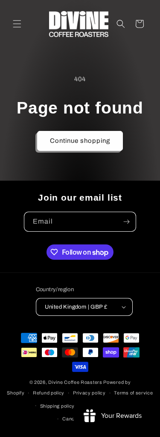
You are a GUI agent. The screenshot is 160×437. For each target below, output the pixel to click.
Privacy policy (89, 392)
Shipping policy (57, 406)
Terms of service (133, 392)
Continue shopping (80, 140)
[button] (17, 23)
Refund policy (48, 392)
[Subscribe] (126, 222)
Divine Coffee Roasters (75, 382)
